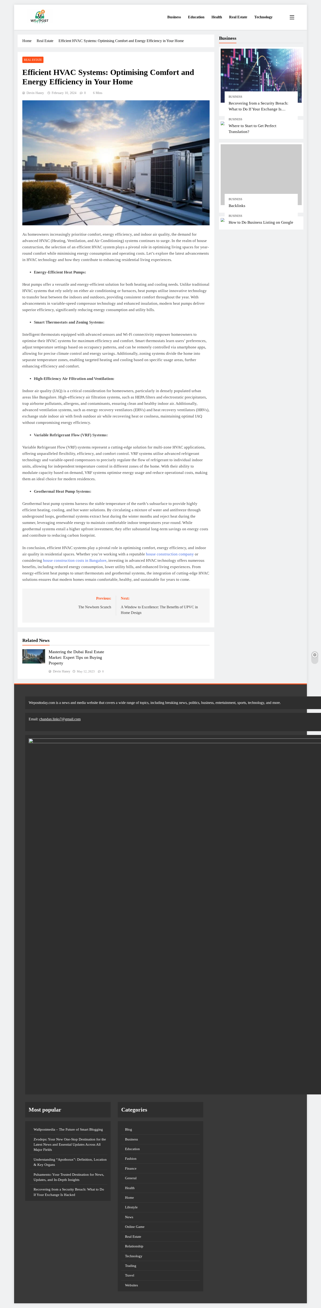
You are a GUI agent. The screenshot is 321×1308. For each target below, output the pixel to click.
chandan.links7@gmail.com (60, 719)
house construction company (170, 554)
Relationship (134, 1246)
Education (196, 17)
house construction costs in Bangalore (74, 560)
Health (216, 17)
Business (174, 17)
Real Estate (238, 17)
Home (129, 1197)
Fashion (131, 1158)
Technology (263, 17)
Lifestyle (131, 1207)
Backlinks (237, 205)
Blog (128, 1129)
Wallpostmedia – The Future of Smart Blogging (68, 1129)
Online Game (135, 1227)
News (129, 1217)
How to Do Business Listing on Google (261, 222)
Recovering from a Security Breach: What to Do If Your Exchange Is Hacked (258, 109)
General (131, 1178)
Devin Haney (35, 93)
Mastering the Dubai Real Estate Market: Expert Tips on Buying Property (76, 657)
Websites (131, 1285)
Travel (129, 1275)
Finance (131, 1168)
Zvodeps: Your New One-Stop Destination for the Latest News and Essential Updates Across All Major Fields (70, 1144)
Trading (130, 1266)
